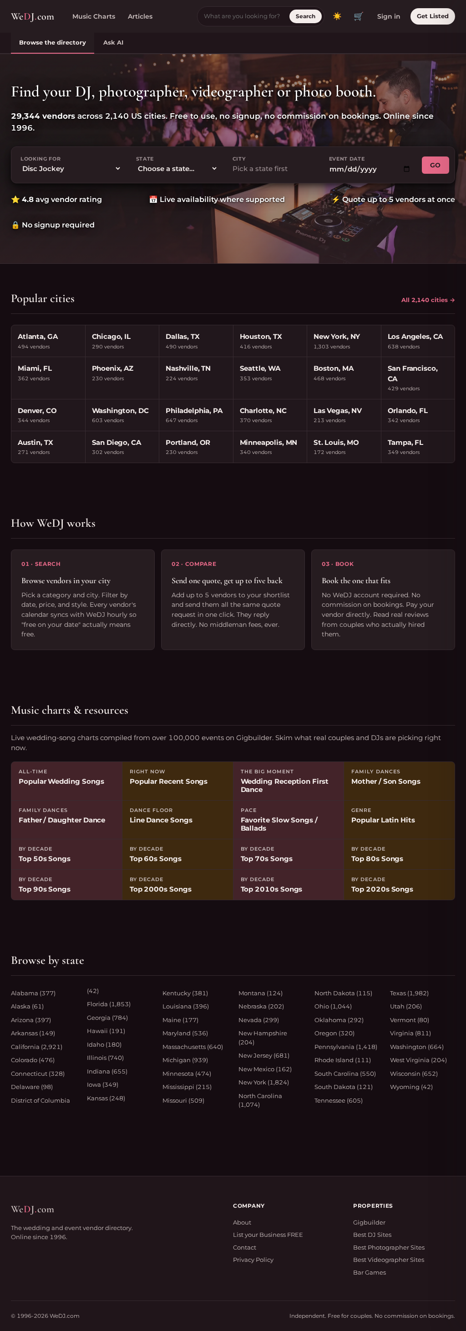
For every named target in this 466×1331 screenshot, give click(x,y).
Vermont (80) (409, 1019)
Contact (244, 1247)
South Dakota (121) (343, 1086)
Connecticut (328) (38, 1073)
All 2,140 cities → (428, 299)
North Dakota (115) (343, 993)
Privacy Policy (253, 1259)
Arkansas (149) (33, 1033)
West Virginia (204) (418, 1060)
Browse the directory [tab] (52, 42)
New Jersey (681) (263, 1055)
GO (435, 165)
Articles (140, 16)
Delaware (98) (32, 1086)
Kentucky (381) (185, 993)
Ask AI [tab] (113, 42)
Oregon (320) (334, 1033)
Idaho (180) (104, 1044)
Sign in (388, 16)
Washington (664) (417, 1046)
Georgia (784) (107, 1017)
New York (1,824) (263, 1082)
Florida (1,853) (109, 1004)
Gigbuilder (369, 1222)
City (239, 159)
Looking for (40, 159)
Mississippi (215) (187, 1086)
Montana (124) (260, 993)
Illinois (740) (105, 1057)
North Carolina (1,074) (260, 1100)
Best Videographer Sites (388, 1259)
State (145, 159)
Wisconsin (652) (414, 1073)
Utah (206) (406, 1006)
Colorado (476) (33, 1060)
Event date (347, 159)
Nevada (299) (258, 1019)
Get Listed (433, 16)
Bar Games (369, 1272)
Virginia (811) (410, 1033)
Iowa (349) (102, 1084)
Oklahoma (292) (339, 1019)
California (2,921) (36, 1046)
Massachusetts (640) (192, 1046)
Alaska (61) (27, 1006)
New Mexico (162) (265, 1069)
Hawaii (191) (106, 1030)
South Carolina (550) (345, 1073)
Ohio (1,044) (333, 1006)
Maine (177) (180, 1019)
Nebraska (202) (261, 1006)
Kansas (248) (106, 1098)
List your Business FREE (268, 1234)
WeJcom (32, 16)
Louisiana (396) (185, 1006)
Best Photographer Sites (389, 1247)
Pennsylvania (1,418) (345, 1046)
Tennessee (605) (338, 1100)
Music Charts (93, 16)
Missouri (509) (183, 1100)
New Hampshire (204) (262, 1037)
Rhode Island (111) (342, 1060)
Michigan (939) (185, 1060)
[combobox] (273, 169)
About (242, 1222)
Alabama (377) (33, 993)
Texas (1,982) (409, 993)
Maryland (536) (185, 1033)
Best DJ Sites (372, 1234)
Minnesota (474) (186, 1073)
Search (305, 16)
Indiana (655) (107, 1071)
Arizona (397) (31, 1019)
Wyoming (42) (411, 1086)
